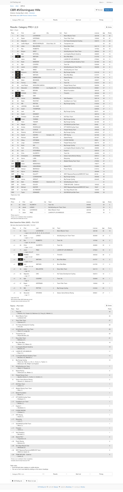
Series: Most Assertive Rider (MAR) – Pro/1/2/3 (23, 225)
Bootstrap (69, 487)
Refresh (107, 10)
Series (109, 27)
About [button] (101, 2)
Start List (78, 20)
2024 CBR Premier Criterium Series (26, 15)
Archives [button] (109, 2)
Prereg (101, 20)
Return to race (31, 481)
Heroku (83, 487)
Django (56, 487)
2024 (17, 6)
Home (12, 6)
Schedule (32, 13)
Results (55, 20)
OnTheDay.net (15, 2)
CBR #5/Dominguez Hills (25, 10)
